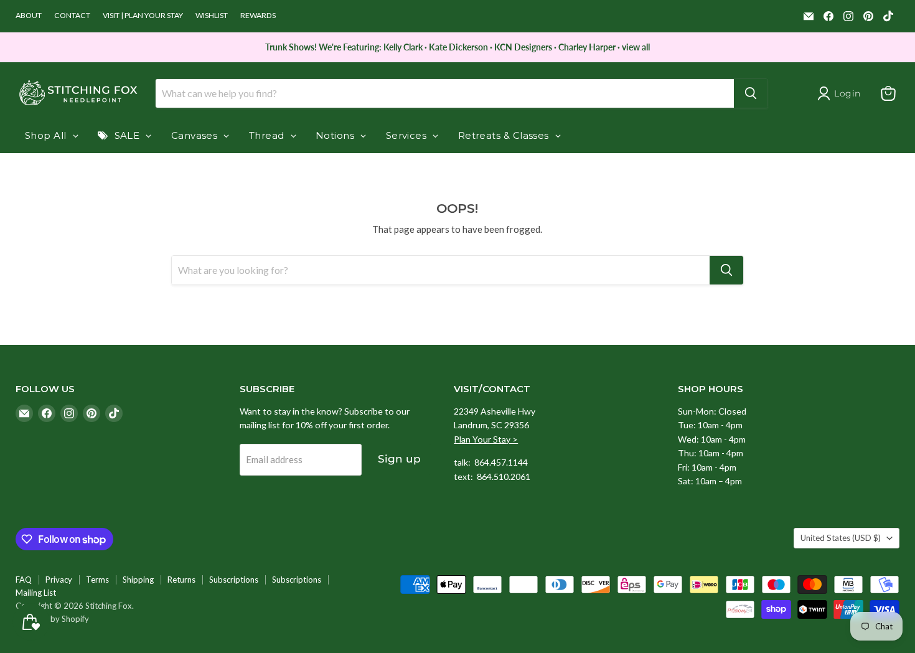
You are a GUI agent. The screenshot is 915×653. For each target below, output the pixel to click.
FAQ (24, 580)
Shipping (138, 580)
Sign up (399, 459)
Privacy (58, 580)
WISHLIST (211, 15)
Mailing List (36, 593)
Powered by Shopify (52, 619)
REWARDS (258, 15)
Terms (97, 580)
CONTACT (72, 15)
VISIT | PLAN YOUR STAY (143, 15)
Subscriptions (233, 580)
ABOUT (29, 15)
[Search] (750, 93)
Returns (181, 580)
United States (840, 538)
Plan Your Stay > (486, 439)
